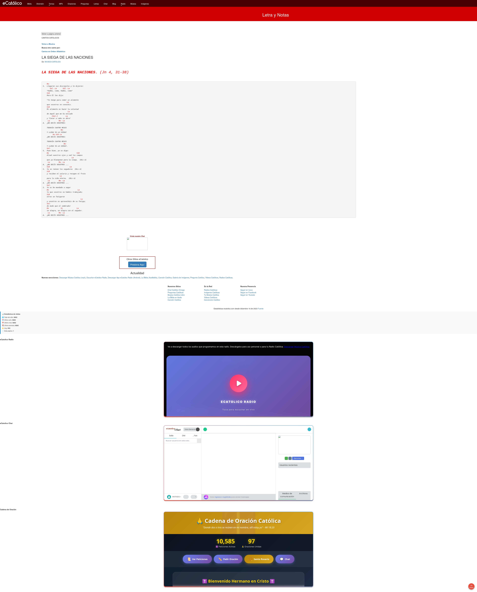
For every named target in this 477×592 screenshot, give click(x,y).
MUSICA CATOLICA (52, 61)
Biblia (29, 3)
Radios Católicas (226, 277)
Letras (96, 3)
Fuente (260, 308)
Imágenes (145, 3)
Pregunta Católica (197, 277)
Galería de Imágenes (181, 277)
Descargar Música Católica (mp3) (72, 277)
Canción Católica (165, 277)
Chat (105, 3)
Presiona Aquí (137, 264)
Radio (123, 3)
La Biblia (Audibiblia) (149, 277)
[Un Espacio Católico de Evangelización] (12, 5)
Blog (114, 3)
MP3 (61, 3)
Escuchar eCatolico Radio (97, 277)
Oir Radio (471, 586)
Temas (51, 3)
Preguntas (85, 3)
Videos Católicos (211, 277)
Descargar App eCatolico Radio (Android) (124, 277)
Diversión (40, 3)
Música (133, 3)
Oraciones (72, 3)
